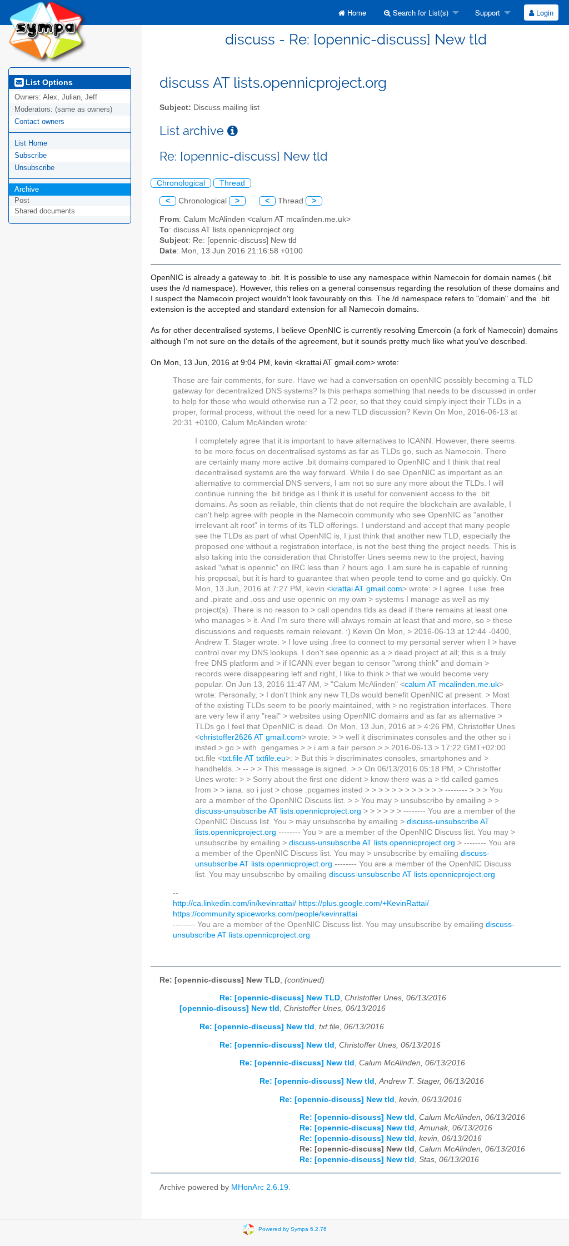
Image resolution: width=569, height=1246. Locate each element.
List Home (30, 143)
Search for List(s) (419, 12)
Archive (26, 189)
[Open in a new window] (232, 131)
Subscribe (30, 155)
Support (486, 12)
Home (355, 12)
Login (543, 12)
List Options (48, 82)
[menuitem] (352, 12)
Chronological (181, 183)
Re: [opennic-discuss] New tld (257, 1027)
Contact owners (39, 121)
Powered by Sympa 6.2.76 (292, 1229)
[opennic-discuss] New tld (229, 1008)
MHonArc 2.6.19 (259, 1187)
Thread (232, 183)
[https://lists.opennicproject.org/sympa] (47, 31)
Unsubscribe (34, 167)
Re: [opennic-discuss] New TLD (279, 998)
